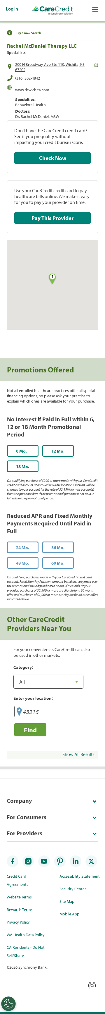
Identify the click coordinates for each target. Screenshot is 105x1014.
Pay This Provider (53, 217)
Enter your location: (33, 698)
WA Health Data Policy (26, 934)
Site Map (67, 901)
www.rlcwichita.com (32, 89)
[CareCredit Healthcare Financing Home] (52, 10)
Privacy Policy (18, 922)
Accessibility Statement (80, 876)
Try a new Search (28, 33)
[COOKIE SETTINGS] (8, 1003)
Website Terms (19, 897)
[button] (95, 9)
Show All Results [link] (78, 754)
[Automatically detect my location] (19, 712)
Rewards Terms (20, 909)
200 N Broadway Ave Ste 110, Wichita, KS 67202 (50, 67)
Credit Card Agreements (17, 880)
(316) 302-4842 (27, 78)
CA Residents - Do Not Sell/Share (26, 951)
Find (30, 730)
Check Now (52, 157)
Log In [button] (12, 9)
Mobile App (69, 914)
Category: (23, 667)
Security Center (73, 888)
